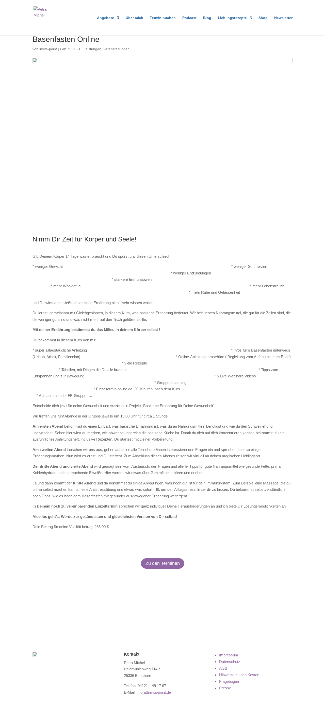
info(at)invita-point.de (154, 692)
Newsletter (283, 18)
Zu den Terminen (162, 563)
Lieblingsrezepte (232, 18)
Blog (207, 18)
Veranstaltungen (116, 49)
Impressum (228, 655)
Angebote (105, 18)
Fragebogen (229, 681)
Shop (263, 18)
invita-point (48, 49)
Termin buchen (163, 18)
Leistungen (92, 49)
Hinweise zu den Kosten (239, 675)
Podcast (189, 18)
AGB (223, 668)
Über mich (134, 18)
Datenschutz (229, 661)
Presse (225, 688)
